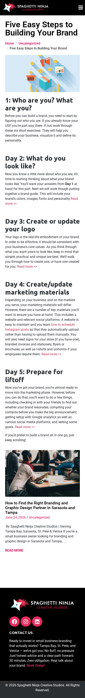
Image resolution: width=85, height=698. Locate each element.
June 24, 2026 (15, 517)
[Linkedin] (37, 621)
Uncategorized (39, 517)
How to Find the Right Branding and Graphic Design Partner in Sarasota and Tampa (40, 508)
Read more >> (27, 266)
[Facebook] (14, 621)
